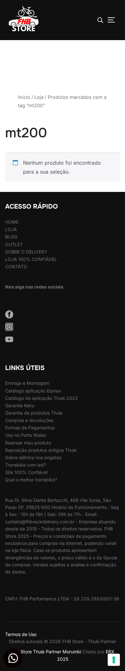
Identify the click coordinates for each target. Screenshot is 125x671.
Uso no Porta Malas (25, 435)
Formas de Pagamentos (29, 427)
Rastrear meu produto (28, 442)
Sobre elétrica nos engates (33, 457)
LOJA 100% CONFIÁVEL (31, 259)
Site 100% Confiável (26, 472)
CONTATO (16, 266)
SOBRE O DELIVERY (26, 251)
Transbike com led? (25, 465)
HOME (12, 222)
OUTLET (14, 244)
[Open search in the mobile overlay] (100, 20)
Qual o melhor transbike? (31, 479)
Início (24, 97)
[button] (12, 658)
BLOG (11, 236)
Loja (39, 97)
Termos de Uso (21, 634)
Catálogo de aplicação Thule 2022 (41, 398)
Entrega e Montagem (27, 383)
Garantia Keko (19, 405)
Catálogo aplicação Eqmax (33, 390)
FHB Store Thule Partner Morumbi (46, 651)
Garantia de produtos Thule (34, 413)
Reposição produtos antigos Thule (41, 450)
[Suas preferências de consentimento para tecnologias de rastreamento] (114, 660)
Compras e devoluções (29, 420)
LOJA (11, 229)
